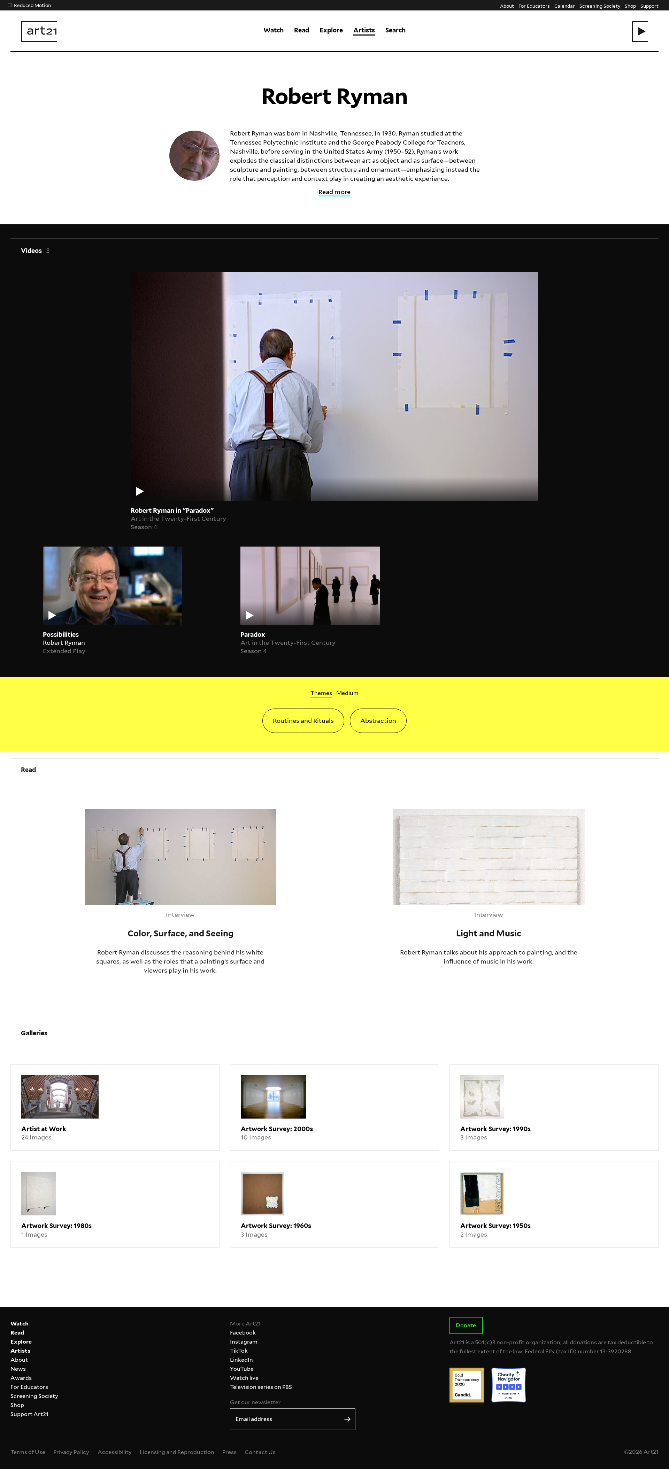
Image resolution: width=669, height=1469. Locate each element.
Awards (21, 1378)
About (507, 5)
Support (649, 5)
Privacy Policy (71, 1452)
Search (395, 30)
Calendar (564, 5)
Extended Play (64, 651)
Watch (273, 30)
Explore (331, 30)
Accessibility (115, 1452)
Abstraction (378, 720)
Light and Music (417, 813)
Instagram (243, 1341)
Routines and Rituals (303, 720)
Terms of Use (27, 1452)
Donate (466, 1325)
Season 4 (144, 527)
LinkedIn (241, 1359)
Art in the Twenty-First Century (178, 518)
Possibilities (61, 634)
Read (301, 30)
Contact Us (260, 1452)
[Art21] (39, 31)
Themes (321, 693)
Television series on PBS (261, 1387)
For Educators (534, 5)
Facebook (243, 1332)
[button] (640, 31)
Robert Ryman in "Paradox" (172, 510)
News (18, 1369)
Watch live (244, 1378)
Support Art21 (29, 1414)
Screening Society (599, 5)
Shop (630, 5)
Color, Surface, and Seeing (123, 813)
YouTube (242, 1369)
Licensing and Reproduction (177, 1452)
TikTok (239, 1350)
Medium (347, 693)
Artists (364, 30)
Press (229, 1452)
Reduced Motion (32, 5)
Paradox (252, 634)
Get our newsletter (255, 1402)
